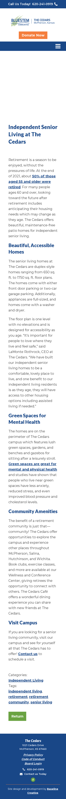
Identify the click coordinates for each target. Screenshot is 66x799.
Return (17, 716)
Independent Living (25, 680)
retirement (18, 697)
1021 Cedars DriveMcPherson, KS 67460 (33, 747)
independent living (25, 691)
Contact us (28, 654)
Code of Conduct (33, 759)
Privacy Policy (33, 754)
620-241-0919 (42, 4)
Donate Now (33, 35)
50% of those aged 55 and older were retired (32, 181)
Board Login (33, 763)
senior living (41, 702)
